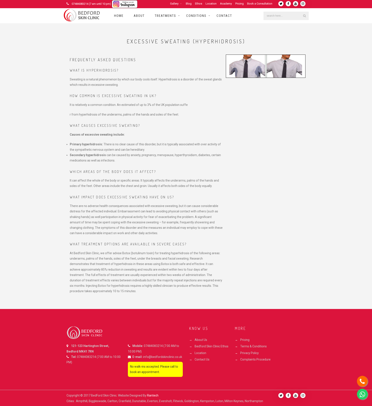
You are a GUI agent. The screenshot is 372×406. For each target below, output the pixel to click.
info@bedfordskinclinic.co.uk (162, 357)
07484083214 (86, 357)
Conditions (196, 16)
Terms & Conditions (253, 346)
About (139, 16)
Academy (226, 3)
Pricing (239, 3)
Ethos (198, 3)
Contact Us (202, 359)
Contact (224, 16)
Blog (189, 3)
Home (119, 16)
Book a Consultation (259, 3)
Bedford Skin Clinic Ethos (211, 346)
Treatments (165, 16)
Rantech (152, 395)
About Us (201, 340)
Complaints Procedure (255, 359)
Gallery (174, 3)
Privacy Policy (249, 353)
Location (211, 3)
